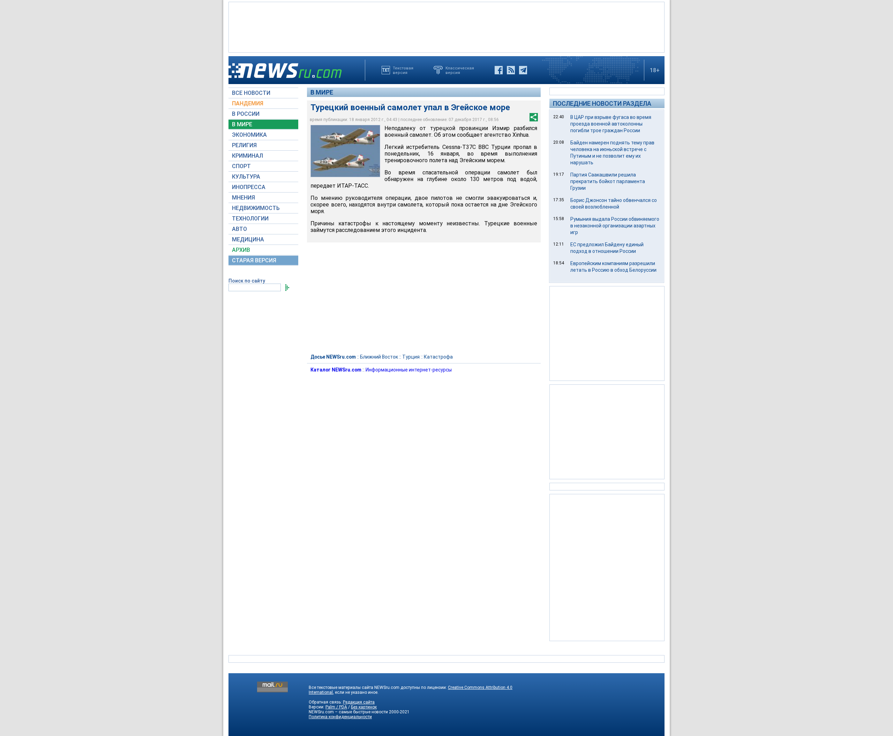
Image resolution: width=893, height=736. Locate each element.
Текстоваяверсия (403, 70)
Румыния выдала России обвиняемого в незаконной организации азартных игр (614, 225)
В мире (321, 92)
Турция (411, 357)
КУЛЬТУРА (246, 176)
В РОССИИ (246, 114)
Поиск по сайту (246, 281)
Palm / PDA (336, 707)
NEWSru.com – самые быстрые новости (348, 711)
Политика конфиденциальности (340, 716)
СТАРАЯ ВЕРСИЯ (254, 260)
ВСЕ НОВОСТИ (251, 93)
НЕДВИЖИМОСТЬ (256, 208)
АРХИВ (241, 250)
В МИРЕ (242, 124)
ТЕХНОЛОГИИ (250, 218)
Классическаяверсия (459, 70)
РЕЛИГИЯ (244, 145)
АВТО (239, 229)
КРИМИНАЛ (247, 155)
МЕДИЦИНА (248, 239)
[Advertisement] (446, 26)
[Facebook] (499, 70)
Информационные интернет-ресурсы (409, 370)
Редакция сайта (359, 702)
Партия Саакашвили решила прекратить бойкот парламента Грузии (607, 181)
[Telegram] (523, 70)
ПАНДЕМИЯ (247, 103)
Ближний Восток (379, 357)
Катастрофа (438, 357)
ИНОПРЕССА (248, 187)
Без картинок (364, 707)
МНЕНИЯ (243, 197)
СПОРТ (241, 166)
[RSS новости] (511, 70)
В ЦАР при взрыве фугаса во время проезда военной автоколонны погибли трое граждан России (610, 123)
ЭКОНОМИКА (249, 135)
